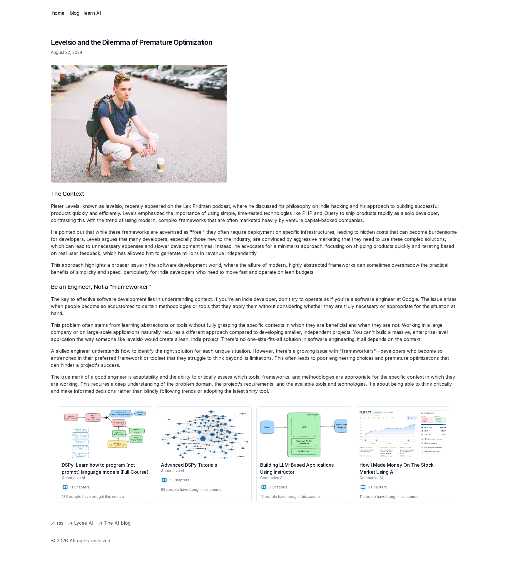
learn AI (92, 13)
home (58, 13)
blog (74, 13)
